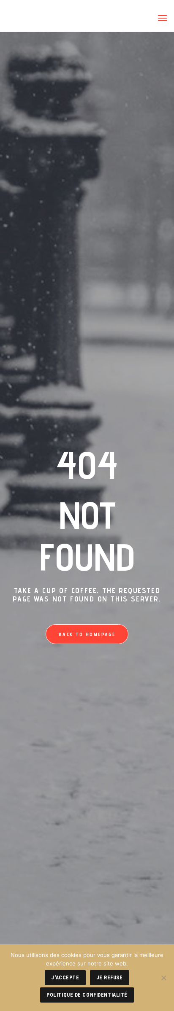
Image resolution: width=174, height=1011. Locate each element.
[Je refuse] (163, 977)
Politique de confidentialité (87, 995)
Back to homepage (87, 634)
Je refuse (109, 978)
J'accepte (65, 978)
